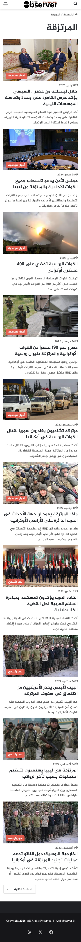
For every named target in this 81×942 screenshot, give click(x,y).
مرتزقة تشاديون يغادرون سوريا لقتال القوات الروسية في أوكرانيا (42, 434)
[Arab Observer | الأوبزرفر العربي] (40, 4)
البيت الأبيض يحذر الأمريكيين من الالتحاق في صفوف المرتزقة (47, 691)
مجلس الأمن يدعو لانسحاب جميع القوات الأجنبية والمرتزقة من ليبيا (45, 184)
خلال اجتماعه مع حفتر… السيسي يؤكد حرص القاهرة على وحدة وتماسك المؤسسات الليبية (41, 98)
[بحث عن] (75, 6)
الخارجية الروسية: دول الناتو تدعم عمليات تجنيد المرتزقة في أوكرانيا (45, 857)
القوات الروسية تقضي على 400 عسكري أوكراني (47, 267)
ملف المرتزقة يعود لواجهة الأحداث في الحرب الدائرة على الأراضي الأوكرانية (41, 517)
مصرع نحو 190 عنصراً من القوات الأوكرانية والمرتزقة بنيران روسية (46, 351)
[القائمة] (5, 6)
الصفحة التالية (23, 889)
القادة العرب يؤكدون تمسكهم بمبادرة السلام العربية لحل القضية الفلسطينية (42, 604)
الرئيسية (69, 14)
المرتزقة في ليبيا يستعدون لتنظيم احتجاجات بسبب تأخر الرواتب (43, 773)
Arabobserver (64, 920)
